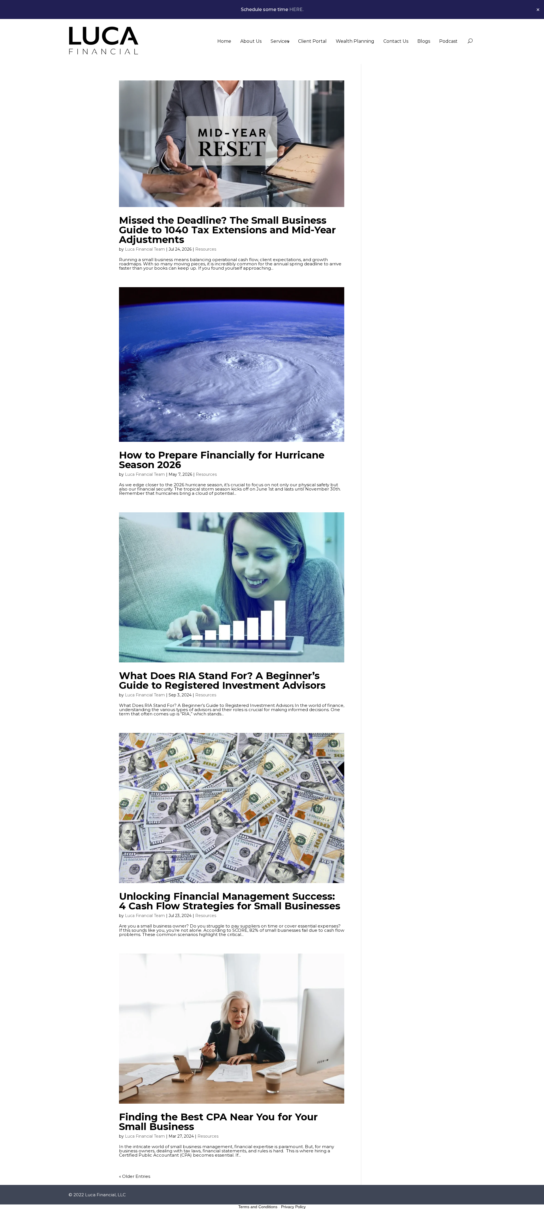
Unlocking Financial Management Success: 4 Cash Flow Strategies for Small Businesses (229, 901)
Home (224, 41)
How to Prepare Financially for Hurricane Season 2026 (221, 460)
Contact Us (395, 41)
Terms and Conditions (257, 1206)
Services (280, 41)
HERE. (296, 9)
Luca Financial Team (145, 249)
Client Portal (312, 41)
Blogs (423, 41)
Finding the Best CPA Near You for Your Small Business (218, 1122)
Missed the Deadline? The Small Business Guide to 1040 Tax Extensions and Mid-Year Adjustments (227, 230)
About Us (251, 41)
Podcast (448, 41)
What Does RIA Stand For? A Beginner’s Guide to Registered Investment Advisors (222, 680)
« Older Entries (134, 1176)
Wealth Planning (355, 41)
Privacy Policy (293, 1206)
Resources (205, 249)
